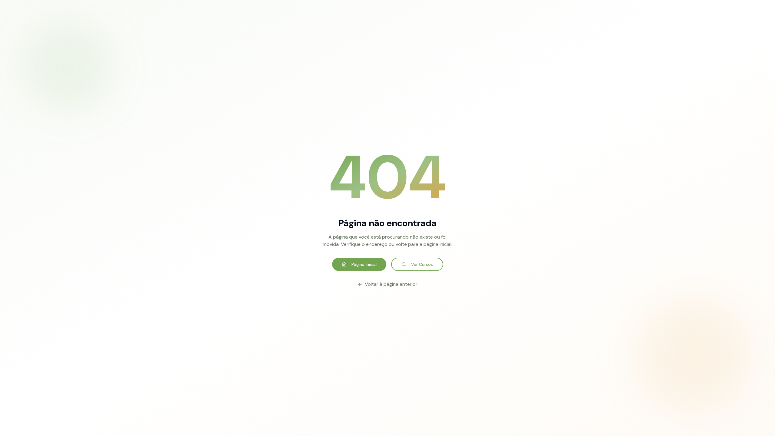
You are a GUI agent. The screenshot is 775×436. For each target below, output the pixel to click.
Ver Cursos (422, 264)
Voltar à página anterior (391, 284)
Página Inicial (364, 264)
